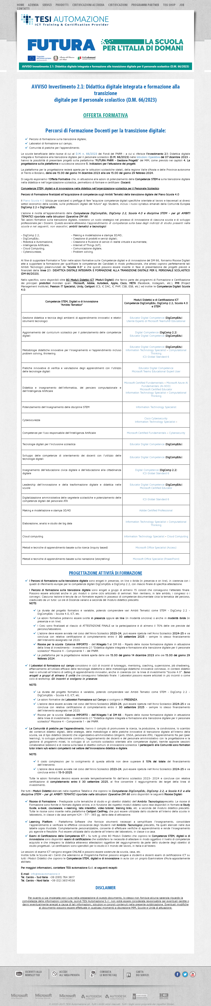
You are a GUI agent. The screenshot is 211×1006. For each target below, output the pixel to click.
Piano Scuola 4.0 (34, 200)
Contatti (23, 8)
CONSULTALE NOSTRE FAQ (108, 973)
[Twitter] (185, 976)
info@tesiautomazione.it (45, 874)
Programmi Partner (145, 5)
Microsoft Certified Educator (156, 389)
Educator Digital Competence (147, 317)
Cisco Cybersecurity (156, 418)
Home (20, 5)
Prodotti (62, 5)
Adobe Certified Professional (156, 510)
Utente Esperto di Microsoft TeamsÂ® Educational (156, 321)
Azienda (33, 5)
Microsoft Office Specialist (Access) (156, 547)
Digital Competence (147, 332)
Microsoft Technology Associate (43, 996)
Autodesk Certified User (91, 996)
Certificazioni (118, 5)
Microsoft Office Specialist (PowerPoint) (156, 559)
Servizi (47, 5)
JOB (181, 5)
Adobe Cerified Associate (140, 996)
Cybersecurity (177, 433)
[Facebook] (177, 976)
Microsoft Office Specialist (19, 996)
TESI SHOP (169, 5)
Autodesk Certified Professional (115, 996)
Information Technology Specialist (146, 350)
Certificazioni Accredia (88, 5)
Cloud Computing (177, 536)
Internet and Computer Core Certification (164, 996)
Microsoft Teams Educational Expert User (156, 371)
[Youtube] (192, 976)
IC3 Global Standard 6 (156, 356)
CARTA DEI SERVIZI (142, 973)
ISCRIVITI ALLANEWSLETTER (33, 973)
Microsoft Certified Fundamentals (144, 382)
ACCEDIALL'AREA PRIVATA (69, 973)
